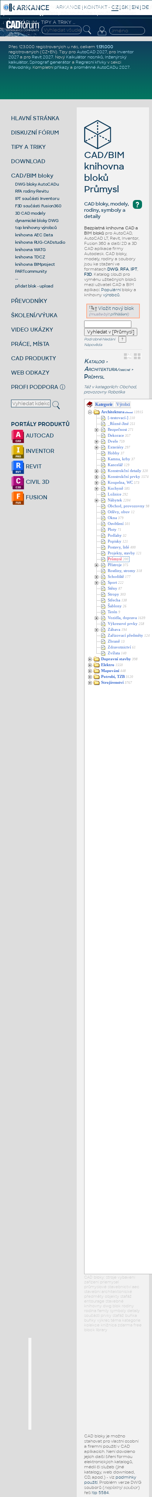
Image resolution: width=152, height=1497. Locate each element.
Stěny (112, 588)
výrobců (111, 294)
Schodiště (116, 577)
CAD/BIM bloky (32, 175)
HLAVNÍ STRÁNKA (35, 118)
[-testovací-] (118, 418)
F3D (88, 274)
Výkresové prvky (123, 624)
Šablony (115, 606)
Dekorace (116, 435)
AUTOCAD (39, 435)
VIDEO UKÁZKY (32, 329)
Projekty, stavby (121, 553)
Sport (112, 582)
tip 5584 (100, 1492)
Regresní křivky (91, 62)
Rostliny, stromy (121, 571)
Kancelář (115, 465)
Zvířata (114, 653)
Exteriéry (116, 447)
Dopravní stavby (116, 659)
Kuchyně (115, 488)
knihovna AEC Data (34, 234)
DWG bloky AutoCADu (37, 184)
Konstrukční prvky (124, 477)
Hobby (114, 453)
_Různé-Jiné (118, 424)
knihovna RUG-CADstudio (40, 242)
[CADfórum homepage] (22, 30)
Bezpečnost (117, 430)
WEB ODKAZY (30, 372)
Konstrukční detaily (124, 471)
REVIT (33, 466)
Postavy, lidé (118, 547)
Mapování (110, 671)
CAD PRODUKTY (33, 358)
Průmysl (115, 559)
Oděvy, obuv (119, 512)
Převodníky (19, 67)
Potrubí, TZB (113, 677)
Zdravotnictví (119, 647)
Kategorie (104, 404)
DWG (112, 269)
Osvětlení (116, 524)
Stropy (113, 594)
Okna (112, 518)
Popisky (114, 541)
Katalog (94, 361)
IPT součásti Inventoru (37, 198)
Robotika (116, 391)
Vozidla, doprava (122, 618)
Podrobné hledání (99, 339)
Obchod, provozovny (126, 506)
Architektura (107, 369)
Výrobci (123, 404)
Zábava (114, 630)
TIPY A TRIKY (28, 146)
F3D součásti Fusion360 (38, 205)
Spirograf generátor (50, 62)
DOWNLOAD (28, 161)
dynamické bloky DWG (37, 220)
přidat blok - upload (34, 286)
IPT (134, 269)
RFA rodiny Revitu (32, 191)
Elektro (107, 665)
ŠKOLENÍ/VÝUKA (34, 315)
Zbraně (114, 641)
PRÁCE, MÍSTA (30, 343)
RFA (124, 269)
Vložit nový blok (115, 308)
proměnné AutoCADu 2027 (101, 67)
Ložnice (114, 494)
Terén (112, 612)
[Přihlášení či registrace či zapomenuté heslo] (102, 35)
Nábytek (115, 500)
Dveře (113, 441)
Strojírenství (112, 682)
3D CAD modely (30, 213)
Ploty (112, 530)
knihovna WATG (30, 249)
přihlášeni (118, 314)
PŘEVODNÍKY (29, 300)
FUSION (35, 497)
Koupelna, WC (120, 482)
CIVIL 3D (36, 481)
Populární (111, 289)
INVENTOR (39, 450)
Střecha (114, 600)
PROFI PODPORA (34, 386)
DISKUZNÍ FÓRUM (35, 132)
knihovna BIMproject (35, 264)
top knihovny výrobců (36, 227)
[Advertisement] (86, 1384)
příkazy (61, 67)
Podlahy (115, 535)
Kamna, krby (119, 459)
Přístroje (115, 565)
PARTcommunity (31, 271)
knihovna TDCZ (30, 257)
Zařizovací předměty (125, 635)
